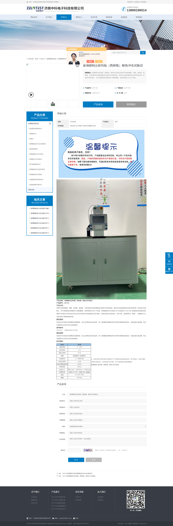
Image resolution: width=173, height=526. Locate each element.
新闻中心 (79, 17)
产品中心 (64, 17)
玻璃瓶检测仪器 (51, 59)
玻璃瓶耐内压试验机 (35, 174)
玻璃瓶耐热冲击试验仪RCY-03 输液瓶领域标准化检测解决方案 (41, 218)
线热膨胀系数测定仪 (35, 128)
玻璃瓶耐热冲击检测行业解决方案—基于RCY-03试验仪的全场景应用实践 (41, 208)
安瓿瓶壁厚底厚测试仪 (36, 179)
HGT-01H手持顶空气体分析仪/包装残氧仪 (59, 509)
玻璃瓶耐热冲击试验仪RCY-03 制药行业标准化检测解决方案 (41, 228)
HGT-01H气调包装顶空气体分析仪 (59, 497)
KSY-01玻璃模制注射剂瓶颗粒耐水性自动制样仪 (77, 473)
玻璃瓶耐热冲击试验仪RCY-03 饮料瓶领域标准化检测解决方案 (41, 223)
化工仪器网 (128, 523)
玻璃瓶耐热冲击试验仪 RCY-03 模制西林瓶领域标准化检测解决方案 (41, 213)
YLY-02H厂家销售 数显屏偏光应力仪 (59, 500)
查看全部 (31, 190)
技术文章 (94, 17)
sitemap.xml (143, 523)
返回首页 (130, 2)
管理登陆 (135, 523)
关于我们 (49, 17)
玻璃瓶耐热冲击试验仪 (65, 59)
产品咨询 (98, 104)
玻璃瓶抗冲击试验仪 (35, 159)
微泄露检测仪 (33, 149)
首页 (36, 59)
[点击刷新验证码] (88, 450)
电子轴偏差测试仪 (35, 164)
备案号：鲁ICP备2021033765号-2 (78, 523)
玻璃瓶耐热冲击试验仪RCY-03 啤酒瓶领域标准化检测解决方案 (41, 233)
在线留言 (137, 2)
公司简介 (34, 497)
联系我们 (144, 2)
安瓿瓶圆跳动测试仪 (35, 184)
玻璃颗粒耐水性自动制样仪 (37, 144)
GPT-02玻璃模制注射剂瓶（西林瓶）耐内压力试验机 (78, 476)
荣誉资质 (109, 17)
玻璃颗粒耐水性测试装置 (37, 169)
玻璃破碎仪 (32, 133)
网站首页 (34, 17)
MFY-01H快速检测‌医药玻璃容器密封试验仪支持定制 (59, 503)
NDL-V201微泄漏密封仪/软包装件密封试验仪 (59, 506)
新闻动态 (34, 500)
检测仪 (31, 139)
